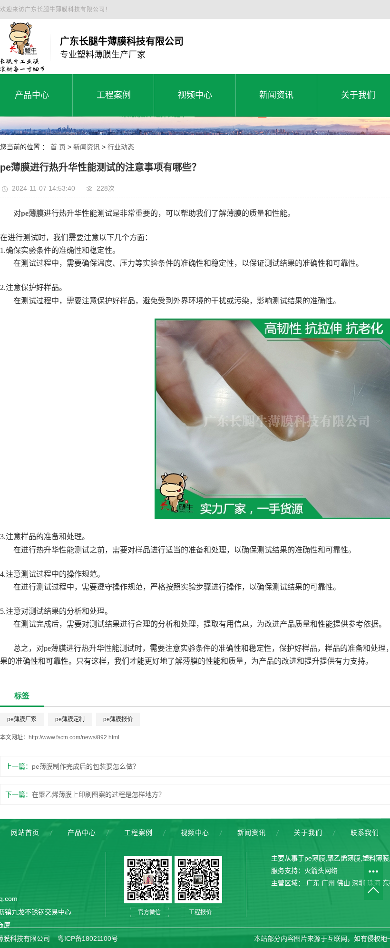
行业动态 (120, 147)
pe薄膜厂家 (22, 719)
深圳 (358, 883)
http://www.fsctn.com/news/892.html (74, 737)
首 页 (58, 147)
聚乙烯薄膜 (344, 858)
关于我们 (308, 832)
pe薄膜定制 (70, 719)
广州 (328, 883)
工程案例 (138, 832)
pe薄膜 (314, 858)
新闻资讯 (86, 147)
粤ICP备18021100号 (88, 938)
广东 (313, 883)
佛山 (343, 883)
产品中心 (82, 832)
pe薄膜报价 (118, 719)
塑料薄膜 (375, 858)
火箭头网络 (321, 870)
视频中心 (195, 832)
